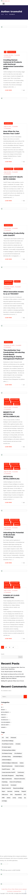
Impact (3, 791)
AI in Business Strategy (7, 753)
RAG (11, 794)
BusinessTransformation (7, 766)
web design (4, 800)
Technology (11, 52)
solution (8, 797)
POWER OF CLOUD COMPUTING (11, 596)
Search (2, 654)
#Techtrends (13, 737)
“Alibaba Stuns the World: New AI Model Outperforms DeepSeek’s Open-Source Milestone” (13, 677)
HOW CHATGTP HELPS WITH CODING (13, 178)
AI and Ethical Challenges (7, 740)
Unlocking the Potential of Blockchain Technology (13, 535)
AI (5, 52)
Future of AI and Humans (15, 781)
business (21, 762)
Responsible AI (18, 794)
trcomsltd (17, 55)
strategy (20, 797)
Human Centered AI (6, 788)
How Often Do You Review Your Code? (11, 132)
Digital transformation (7, 778)
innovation (9, 791)
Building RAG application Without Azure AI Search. (12, 680)
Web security (9, 404)
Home (2, 14)
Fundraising (4, 781)
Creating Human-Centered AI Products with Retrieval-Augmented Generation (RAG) (13, 64)
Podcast (3, 714)
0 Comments (7, 57)
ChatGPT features (6, 769)
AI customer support (6, 747)
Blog (6, 14)
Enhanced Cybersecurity (19, 778)
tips (25, 797)
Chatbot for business (19, 766)
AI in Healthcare (18, 753)
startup (14, 797)
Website (17, 404)
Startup (17, 281)
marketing (17, 791)
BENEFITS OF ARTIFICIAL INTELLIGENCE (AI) (11, 414)
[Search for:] (14, 696)
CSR (13, 769)
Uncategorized (5, 722)
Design (7, 399)
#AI (3, 737)
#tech (7, 737)
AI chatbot (18, 743)
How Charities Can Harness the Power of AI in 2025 (12, 674)
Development (9, 168)
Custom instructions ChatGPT (8, 772)
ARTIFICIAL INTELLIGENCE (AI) (11, 478)
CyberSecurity (21, 772)
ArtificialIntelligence (17, 756)
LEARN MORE (8, 90)
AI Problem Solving (6, 756)
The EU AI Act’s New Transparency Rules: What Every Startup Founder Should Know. (13, 668)
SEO (25, 794)
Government (13, 785)
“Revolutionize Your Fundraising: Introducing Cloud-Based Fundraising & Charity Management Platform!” (14, 354)
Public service (5, 794)
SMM (3, 797)
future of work (5, 785)
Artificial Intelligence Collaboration (9, 762)
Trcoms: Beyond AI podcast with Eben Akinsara (11, 671)
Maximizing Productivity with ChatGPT (13, 234)
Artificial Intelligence (6, 759)
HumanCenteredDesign (18, 788)
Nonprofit (24, 791)
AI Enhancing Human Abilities (8, 750)
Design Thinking (19, 775)
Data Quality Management (8, 775)
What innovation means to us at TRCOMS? (13, 293)
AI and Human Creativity (7, 743)
